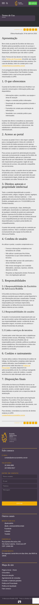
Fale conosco (6, 588)
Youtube (7, 534)
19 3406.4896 (9, 465)
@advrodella (9, 523)
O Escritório (6, 572)
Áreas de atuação (8, 575)
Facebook (8, 528)
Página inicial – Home (9, 570)
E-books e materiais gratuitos (11, 580)
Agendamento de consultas (11, 578)
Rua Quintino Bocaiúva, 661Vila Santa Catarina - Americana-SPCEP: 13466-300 (14, 544)
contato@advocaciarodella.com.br (13, 66)
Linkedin (7, 531)
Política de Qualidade (9, 586)
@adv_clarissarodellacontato (14, 526)
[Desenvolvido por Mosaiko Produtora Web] (19, 601)
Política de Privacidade (14, 59)
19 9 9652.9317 (10, 468)
